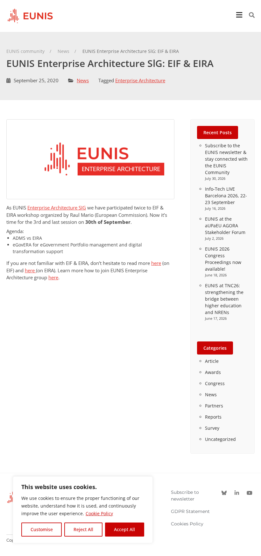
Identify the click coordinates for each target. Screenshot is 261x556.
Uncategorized (220, 439)
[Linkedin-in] (237, 493)
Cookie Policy (99, 513)
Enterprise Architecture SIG (56, 207)
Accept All (124, 529)
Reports (213, 417)
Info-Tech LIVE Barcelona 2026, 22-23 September (226, 195)
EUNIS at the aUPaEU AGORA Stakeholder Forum (225, 225)
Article (212, 361)
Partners (214, 406)
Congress (215, 383)
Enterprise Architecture (140, 80)
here (156, 263)
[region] (83, 509)
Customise (42, 529)
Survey (212, 428)
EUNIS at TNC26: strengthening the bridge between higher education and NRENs (224, 298)
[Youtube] (249, 493)
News (83, 80)
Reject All (83, 529)
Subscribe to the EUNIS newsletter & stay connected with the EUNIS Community (226, 159)
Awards (213, 372)
